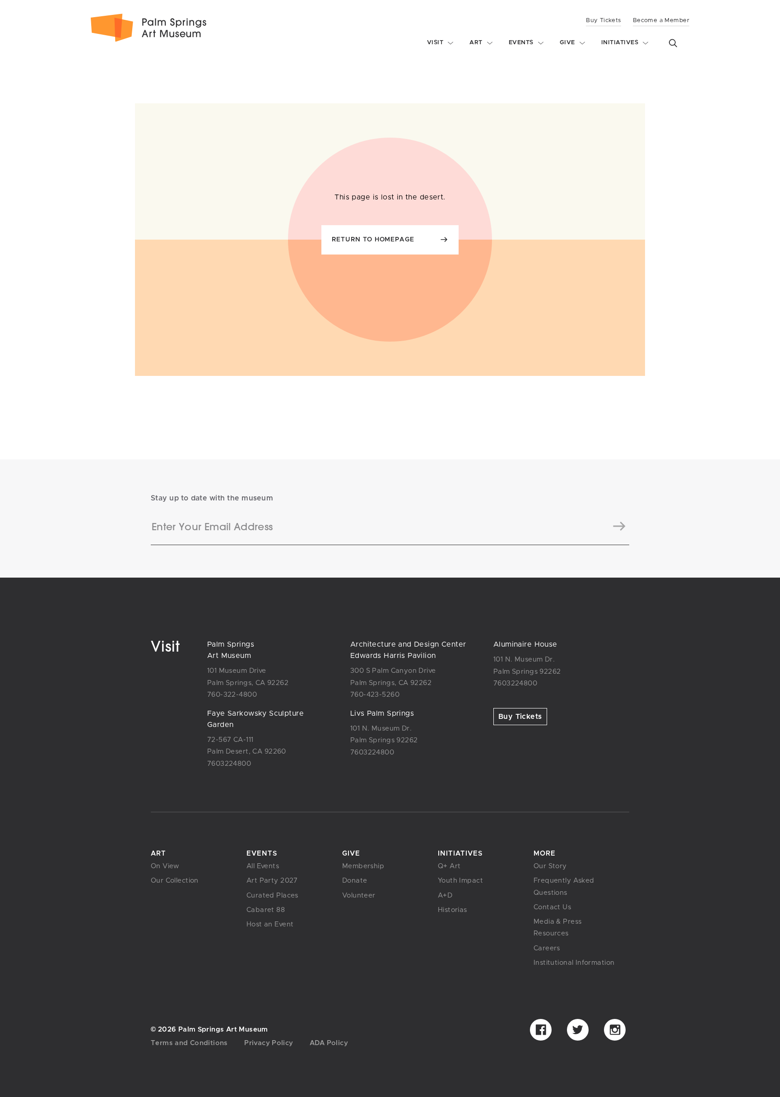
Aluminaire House (525, 644)
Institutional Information (574, 962)
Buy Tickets (603, 20)
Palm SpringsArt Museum (230, 650)
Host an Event (269, 924)
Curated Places (272, 895)
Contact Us (552, 907)
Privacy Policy (268, 1043)
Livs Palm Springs (382, 713)
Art (158, 853)
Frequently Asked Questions (564, 886)
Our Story (550, 866)
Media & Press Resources (557, 927)
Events (261, 853)
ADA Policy (329, 1043)
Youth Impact (460, 880)
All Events (262, 866)
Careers (547, 948)
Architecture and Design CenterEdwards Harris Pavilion (408, 650)
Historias (452, 910)
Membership (363, 866)
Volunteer (359, 895)
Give (351, 853)
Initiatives (460, 853)
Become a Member (661, 20)
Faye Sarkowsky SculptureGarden (255, 719)
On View (165, 866)
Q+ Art (449, 866)
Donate (354, 880)
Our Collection (175, 880)
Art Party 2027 (272, 880)
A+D (445, 895)
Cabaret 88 (265, 910)
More (545, 853)
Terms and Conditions (189, 1043)
